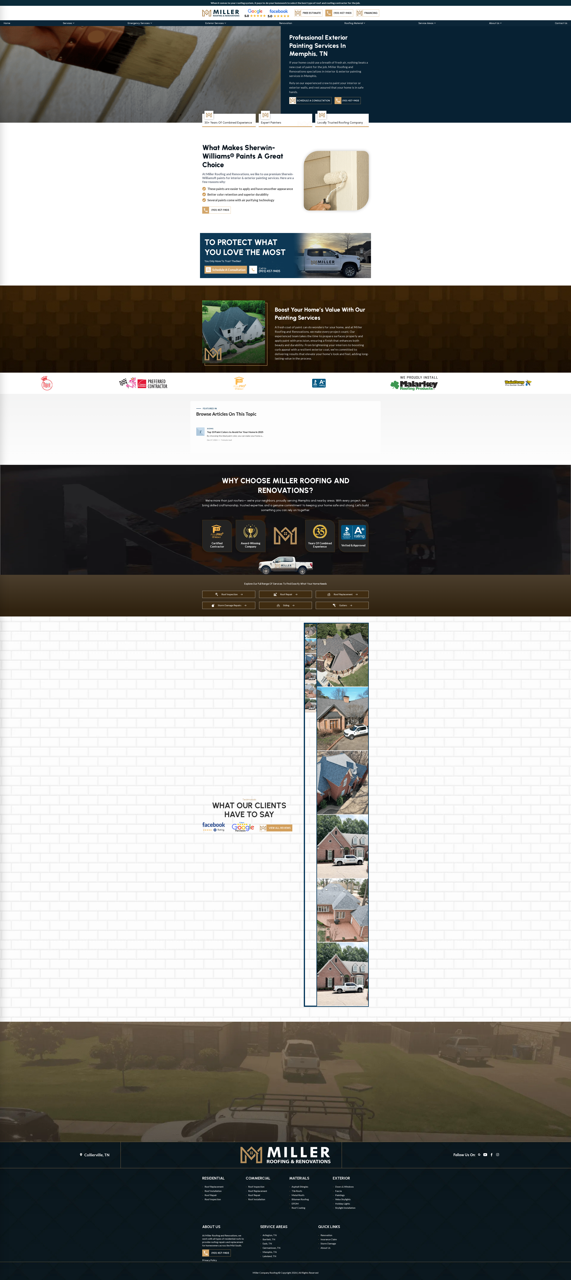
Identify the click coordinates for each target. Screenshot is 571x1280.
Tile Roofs (297, 1190)
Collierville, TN (96, 1155)
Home (7, 23)
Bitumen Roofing (300, 1199)
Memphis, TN (270, 1252)
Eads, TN (267, 1243)
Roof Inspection (213, 1199)
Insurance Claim (329, 1239)
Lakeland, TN (269, 1256)
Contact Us (561, 23)
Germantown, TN (271, 1247)
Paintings (340, 1195)
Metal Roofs (298, 1195)
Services (67, 23)
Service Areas (425, 23)
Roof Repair (211, 1195)
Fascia (338, 1190)
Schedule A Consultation (313, 100)
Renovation (285, 23)
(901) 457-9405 (343, 12)
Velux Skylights (343, 1199)
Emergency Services (139, 23)
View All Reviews (280, 827)
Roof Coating (298, 1207)
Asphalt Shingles (300, 1186)
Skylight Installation (345, 1207)
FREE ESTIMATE (312, 12)
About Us (494, 23)
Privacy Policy (209, 1260)
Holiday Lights (342, 1203)
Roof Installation (213, 1190)
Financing (371, 12)
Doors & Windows (344, 1186)
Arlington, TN (270, 1235)
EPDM (295, 1203)
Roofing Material (354, 23)
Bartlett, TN (269, 1239)
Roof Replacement (214, 1186)
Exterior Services (214, 23)
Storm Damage (328, 1243)
